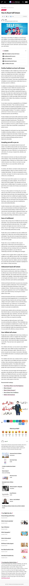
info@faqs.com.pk (5, 577)
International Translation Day (7, 555)
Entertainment (12, 455)
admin (6, 19)
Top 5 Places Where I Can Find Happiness (13, 385)
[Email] (26, 421)
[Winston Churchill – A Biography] (5, 488)
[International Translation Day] (24, 557)
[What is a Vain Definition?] (5, 501)
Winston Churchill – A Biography (16, 486)
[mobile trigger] (2, 2)
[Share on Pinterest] (11, 421)
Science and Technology (6, 472)
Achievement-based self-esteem (10, 61)
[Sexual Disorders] (5, 494)
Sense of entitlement (8, 58)
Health (11, 461)
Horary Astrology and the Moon (7, 515)
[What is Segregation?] (24, 534)
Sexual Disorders (13, 493)
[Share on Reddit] (23, 421)
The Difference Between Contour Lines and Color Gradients (13, 506)
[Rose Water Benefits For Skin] (24, 551)
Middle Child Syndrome (9, 394)
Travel (3, 468)
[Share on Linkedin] (17, 421)
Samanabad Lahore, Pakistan (7, 482)
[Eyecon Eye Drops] (5, 461)
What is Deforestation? (6, 538)
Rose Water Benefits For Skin (7, 549)
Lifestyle (3, 507)
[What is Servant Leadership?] (24, 522)
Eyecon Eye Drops (13, 459)
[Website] (27, 441)
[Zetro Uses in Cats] (5, 477)
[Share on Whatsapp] (14, 421)
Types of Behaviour (5, 527)
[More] (13, 16)
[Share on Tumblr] (20, 421)
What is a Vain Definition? (15, 499)
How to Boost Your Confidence (11, 392)
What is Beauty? (7, 388)
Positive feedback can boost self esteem (11, 53)
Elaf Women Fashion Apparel (7, 543)
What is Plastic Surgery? (9, 390)
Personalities (12, 488)
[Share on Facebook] (5, 16)
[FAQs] (14, 2)
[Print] (11, 16)
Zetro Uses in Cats (13, 475)
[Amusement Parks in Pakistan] (5, 455)
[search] (23, 2)
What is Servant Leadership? (7, 521)
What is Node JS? (5, 471)
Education (11, 501)
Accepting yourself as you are (9, 56)
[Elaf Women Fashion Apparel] (24, 545)
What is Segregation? (5, 532)
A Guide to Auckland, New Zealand (8, 466)
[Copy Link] (9, 16)
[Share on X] (7, 16)
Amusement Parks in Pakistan (15, 453)
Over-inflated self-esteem (9, 63)
